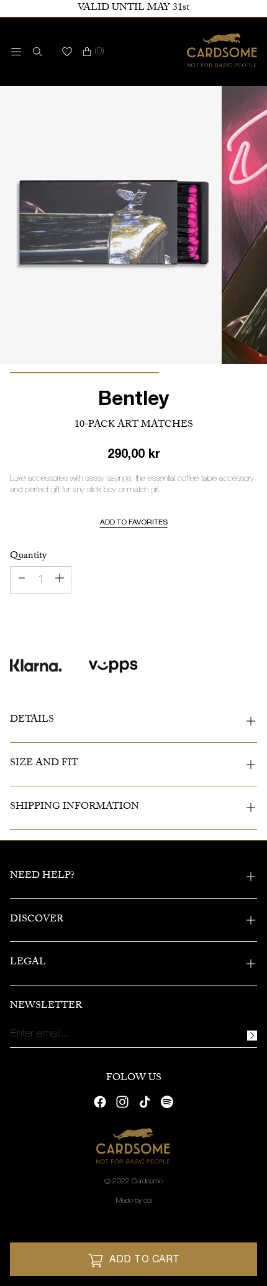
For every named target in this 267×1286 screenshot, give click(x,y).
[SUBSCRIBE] (252, 1035)
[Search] (34, 52)
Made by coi (134, 1200)
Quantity (28, 556)
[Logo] (222, 51)
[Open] (16, 51)
